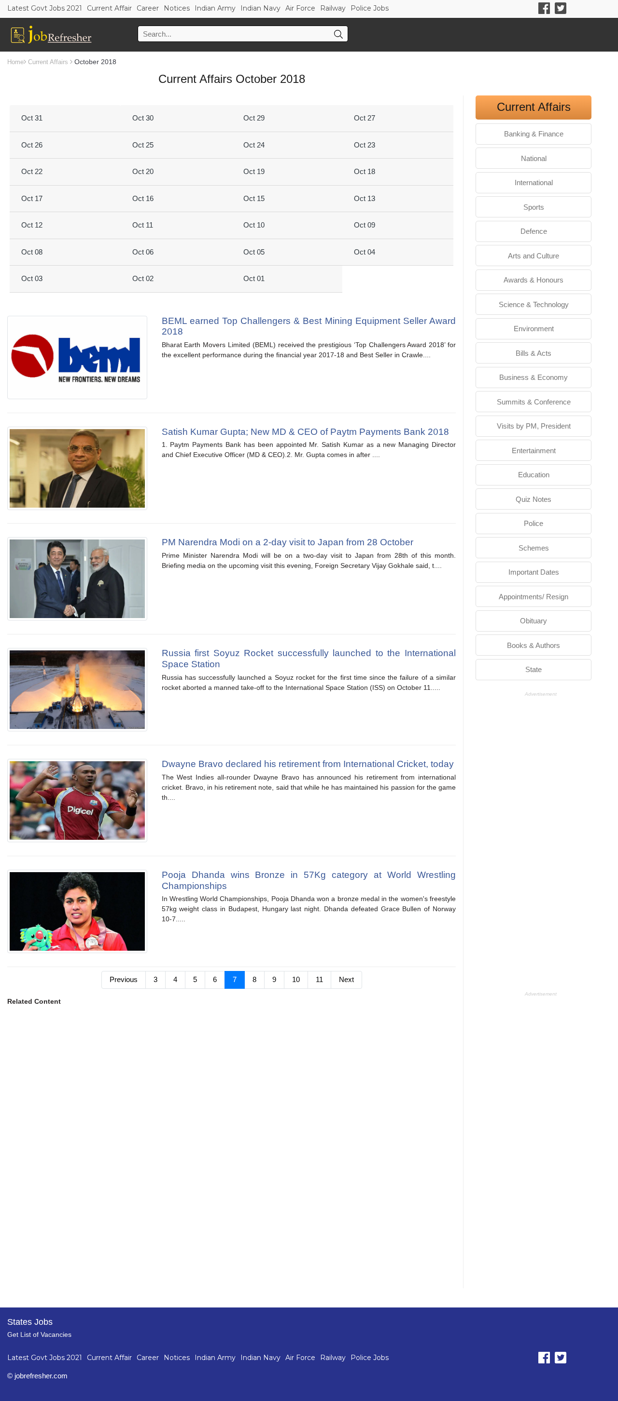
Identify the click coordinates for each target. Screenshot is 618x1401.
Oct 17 (31, 198)
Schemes (534, 548)
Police (533, 523)
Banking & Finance (533, 134)
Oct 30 (143, 118)
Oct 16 (143, 198)
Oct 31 (31, 118)
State (533, 669)
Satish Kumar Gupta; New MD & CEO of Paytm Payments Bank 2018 (305, 432)
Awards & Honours (533, 280)
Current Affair (109, 8)
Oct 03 (31, 278)
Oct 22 (31, 171)
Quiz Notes (533, 499)
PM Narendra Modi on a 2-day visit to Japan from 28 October (287, 542)
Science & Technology (534, 304)
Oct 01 (254, 278)
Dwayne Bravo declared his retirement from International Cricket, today (308, 764)
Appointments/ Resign (533, 597)
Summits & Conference (534, 402)
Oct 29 (254, 118)
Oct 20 (143, 171)
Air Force (300, 8)
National (534, 158)
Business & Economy (533, 377)
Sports (533, 207)
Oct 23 (364, 145)
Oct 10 (254, 225)
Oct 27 (364, 118)
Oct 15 (254, 198)
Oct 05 (254, 252)
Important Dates (533, 572)
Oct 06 (143, 252)
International (534, 182)
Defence (533, 231)
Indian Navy (260, 8)
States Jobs (30, 1322)
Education (533, 475)
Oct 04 (364, 252)
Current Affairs (48, 62)
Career (148, 8)
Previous (124, 979)
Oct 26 (31, 145)
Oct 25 (143, 145)
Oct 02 (143, 278)
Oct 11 (142, 225)
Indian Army (215, 8)
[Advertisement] (231, 1123)
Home (15, 62)
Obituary (533, 621)
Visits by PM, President (534, 426)
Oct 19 (254, 171)
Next (346, 979)
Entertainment (534, 450)
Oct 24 (254, 145)
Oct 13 (364, 198)
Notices (177, 8)
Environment (534, 328)
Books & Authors (533, 645)
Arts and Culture (533, 256)
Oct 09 (364, 225)
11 (319, 979)
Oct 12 (31, 225)
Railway (333, 8)
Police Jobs (370, 8)
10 (296, 979)
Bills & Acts (533, 353)
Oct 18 (364, 171)
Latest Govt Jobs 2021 (44, 8)
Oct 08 (31, 252)
